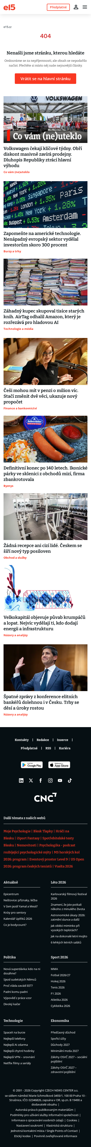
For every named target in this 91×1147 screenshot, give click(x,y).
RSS (48, 748)
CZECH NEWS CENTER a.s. (61, 1090)
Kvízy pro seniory (15, 912)
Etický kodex (22, 1136)
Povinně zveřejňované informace (55, 1136)
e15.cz (7, 27)
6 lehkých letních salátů (66, 942)
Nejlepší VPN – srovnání (19, 1057)
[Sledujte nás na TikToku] (69, 780)
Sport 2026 (59, 957)
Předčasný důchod (63, 1032)
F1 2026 (56, 993)
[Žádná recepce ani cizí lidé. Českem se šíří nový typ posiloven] (45, 516)
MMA (54, 969)
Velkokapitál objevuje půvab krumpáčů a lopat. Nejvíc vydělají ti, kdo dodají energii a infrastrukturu (44, 623)
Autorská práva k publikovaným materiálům (44, 1110)
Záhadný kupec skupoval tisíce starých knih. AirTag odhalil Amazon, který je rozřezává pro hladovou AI (44, 316)
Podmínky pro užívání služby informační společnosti (44, 1115)
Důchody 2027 (60, 1045)
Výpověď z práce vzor (18, 998)
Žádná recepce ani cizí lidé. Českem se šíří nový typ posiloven (43, 548)
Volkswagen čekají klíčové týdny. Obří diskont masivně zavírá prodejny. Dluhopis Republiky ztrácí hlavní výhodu (43, 157)
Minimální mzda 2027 (65, 1051)
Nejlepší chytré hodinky (19, 1051)
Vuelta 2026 (64, 866)
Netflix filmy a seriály (17, 1063)
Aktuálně (11, 882)
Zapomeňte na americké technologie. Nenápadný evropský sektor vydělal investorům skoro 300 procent (42, 239)
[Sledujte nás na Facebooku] (40, 780)
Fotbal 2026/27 (60, 975)
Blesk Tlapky (43, 831)
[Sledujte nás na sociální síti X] (30, 780)
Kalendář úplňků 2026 (18, 919)
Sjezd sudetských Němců (20, 979)
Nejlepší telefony (14, 1038)
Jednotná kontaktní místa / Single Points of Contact (44, 1131)
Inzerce (62, 740)
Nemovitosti (26, 845)
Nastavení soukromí (29, 1125)
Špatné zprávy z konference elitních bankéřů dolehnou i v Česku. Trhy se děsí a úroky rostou (41, 702)
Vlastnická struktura (59, 1125)
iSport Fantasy (28, 838)
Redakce (43, 740)
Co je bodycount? (15, 925)
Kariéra (64, 748)
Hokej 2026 (58, 981)
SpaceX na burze (14, 1032)
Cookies (72, 1120)
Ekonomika (60, 1021)
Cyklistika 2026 (60, 1006)
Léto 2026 (58, 882)
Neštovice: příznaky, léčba (20, 900)
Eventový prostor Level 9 (48, 859)
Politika (10, 957)
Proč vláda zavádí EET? (18, 986)
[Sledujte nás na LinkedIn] (21, 780)
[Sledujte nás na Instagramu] (50, 780)
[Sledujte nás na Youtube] (60, 780)
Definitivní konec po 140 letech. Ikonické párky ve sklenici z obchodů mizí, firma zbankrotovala (45, 473)
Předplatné (29, 748)
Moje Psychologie (17, 831)
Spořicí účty (58, 1038)
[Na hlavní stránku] (9, 7)
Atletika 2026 (59, 1000)
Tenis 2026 (57, 987)
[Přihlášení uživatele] (76, 7)
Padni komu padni (16, 992)
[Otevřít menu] (84, 7)
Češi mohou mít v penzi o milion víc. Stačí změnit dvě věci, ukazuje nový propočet (41, 396)
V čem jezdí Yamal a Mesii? (21, 906)
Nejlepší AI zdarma (16, 1045)
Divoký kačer (12, 1004)
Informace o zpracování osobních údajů (37, 1120)
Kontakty (22, 740)
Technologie (13, 1021)
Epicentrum (11, 894)
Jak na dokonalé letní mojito (69, 936)
